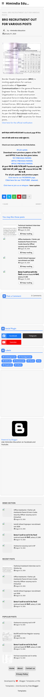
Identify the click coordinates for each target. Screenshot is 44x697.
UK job (19, 365)
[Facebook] (4, 197)
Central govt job (10, 357)
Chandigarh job (26, 357)
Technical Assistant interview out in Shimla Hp (29, 226)
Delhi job (8, 361)
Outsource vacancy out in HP (24, 546)
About (20, 668)
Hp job (31, 361)
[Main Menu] (3, 3)
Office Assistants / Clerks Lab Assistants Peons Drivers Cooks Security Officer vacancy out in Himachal (29, 243)
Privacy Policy (22, 674)
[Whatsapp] (14, 197)
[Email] (24, 197)
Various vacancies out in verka (25, 656)
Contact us (30, 668)
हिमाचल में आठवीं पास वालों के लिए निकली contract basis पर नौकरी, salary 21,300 (28, 274)
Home (4, 12)
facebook (13, 336)
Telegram (33, 336)
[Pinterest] (19, 197)
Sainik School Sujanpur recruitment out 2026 (26, 259)
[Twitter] (9, 197)
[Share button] (29, 197)
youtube (13, 342)
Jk (39, 361)
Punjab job (8, 365)
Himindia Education (21, 3)
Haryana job (20, 361)
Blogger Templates (27, 681)
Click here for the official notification (17, 122)
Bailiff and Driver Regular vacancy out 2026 (27, 634)
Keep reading (27, 234)
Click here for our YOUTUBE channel (22, 180)
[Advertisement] (22, 393)
